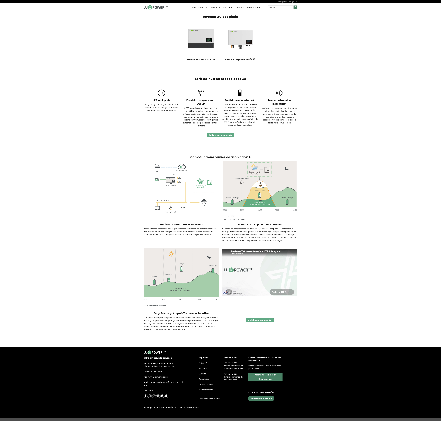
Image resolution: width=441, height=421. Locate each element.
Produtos (213, 7)
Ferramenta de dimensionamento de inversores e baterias (233, 365)
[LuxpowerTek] (156, 7)
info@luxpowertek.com (164, 366)
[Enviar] (295, 7)
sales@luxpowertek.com (162, 363)
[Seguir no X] (158, 396)
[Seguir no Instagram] (150, 396)
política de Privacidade (209, 398)
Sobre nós (202, 7)
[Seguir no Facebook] (146, 396)
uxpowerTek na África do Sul (169, 407)
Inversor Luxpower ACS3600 (240, 59)
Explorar (238, 7)
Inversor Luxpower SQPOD (201, 59)
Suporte (226, 7)
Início (193, 7)
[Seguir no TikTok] (154, 396)
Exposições (204, 379)
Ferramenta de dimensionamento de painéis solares (233, 377)
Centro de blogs (206, 384)
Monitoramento (254, 7)
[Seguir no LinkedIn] (162, 396)
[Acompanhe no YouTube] (166, 396)
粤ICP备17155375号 (192, 407)
